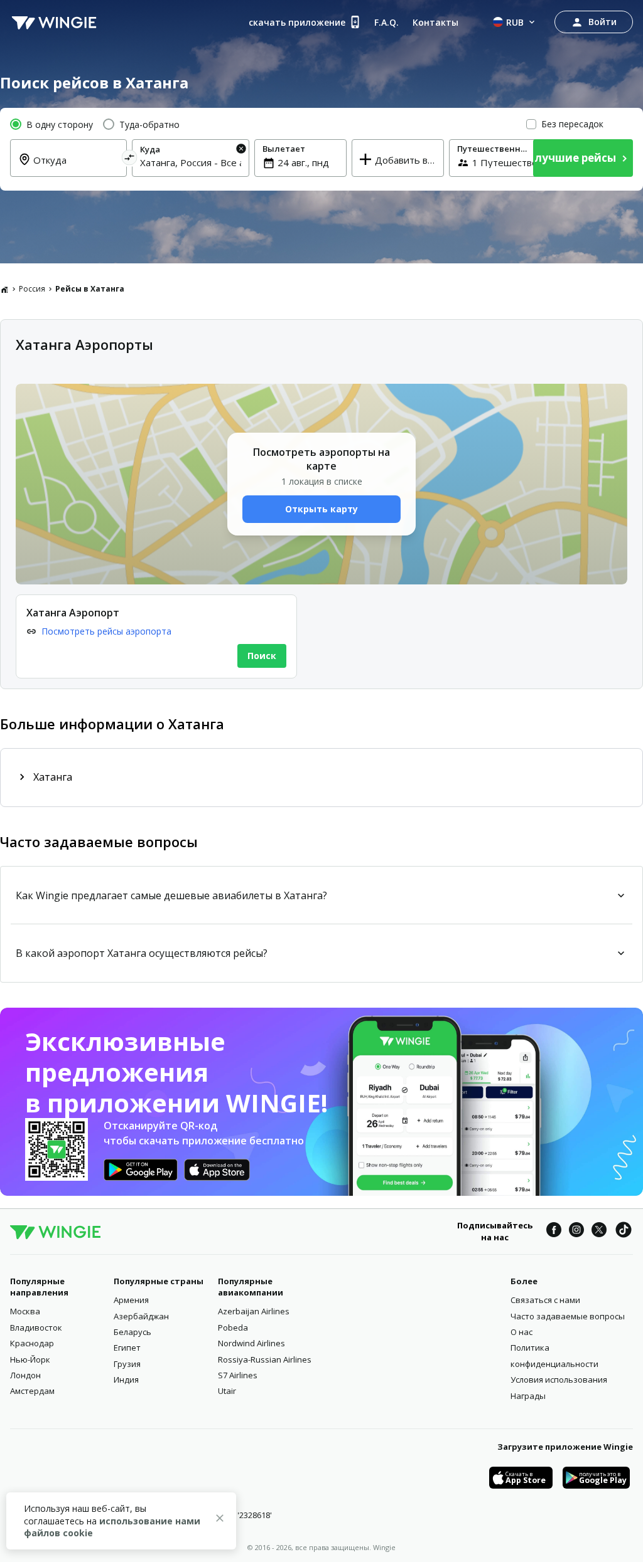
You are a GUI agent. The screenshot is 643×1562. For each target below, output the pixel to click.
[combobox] (76, 167)
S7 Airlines (237, 1375)
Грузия (127, 1363)
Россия (32, 289)
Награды (528, 1395)
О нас (521, 1332)
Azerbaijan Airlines (253, 1311)
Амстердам (32, 1390)
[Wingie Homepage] (54, 22)
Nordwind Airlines (251, 1343)
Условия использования (559, 1379)
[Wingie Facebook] (553, 1231)
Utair (227, 1390)
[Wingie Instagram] (576, 1231)
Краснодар (32, 1343)
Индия (126, 1379)
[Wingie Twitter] (599, 1231)
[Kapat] (219, 1520)
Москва (25, 1311)
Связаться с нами (545, 1300)
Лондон (25, 1375)
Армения (131, 1300)
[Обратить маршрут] (130, 159)
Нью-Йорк (30, 1359)
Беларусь (132, 1332)
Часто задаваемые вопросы (568, 1316)
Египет (127, 1347)
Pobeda (233, 1327)
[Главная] (4, 289)
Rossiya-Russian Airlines (264, 1359)
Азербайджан (141, 1316)
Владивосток (36, 1327)
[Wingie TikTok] (623, 1231)
